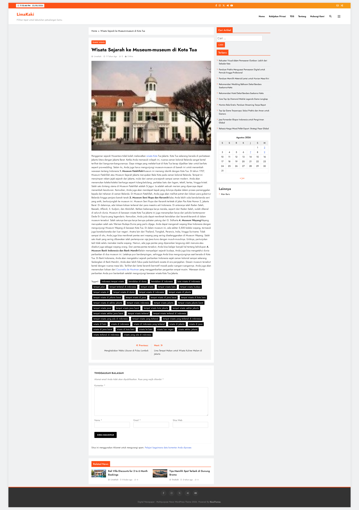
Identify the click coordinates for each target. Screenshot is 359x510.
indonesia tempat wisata (113, 281)
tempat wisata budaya (190, 286)
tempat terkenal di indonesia (123, 286)
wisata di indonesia (120, 324)
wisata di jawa (195, 324)
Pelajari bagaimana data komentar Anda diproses (168, 447)
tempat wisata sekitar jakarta (186, 308)
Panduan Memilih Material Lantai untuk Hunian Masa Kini (244, 78)
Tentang (302, 16)
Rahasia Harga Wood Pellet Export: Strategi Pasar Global (244, 128)
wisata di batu (99, 324)
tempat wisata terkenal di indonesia (169, 313)
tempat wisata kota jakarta (156, 308)
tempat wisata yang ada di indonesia (110, 318)
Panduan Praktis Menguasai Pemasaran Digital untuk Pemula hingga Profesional (242, 71)
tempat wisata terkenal (138, 313)
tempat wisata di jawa (136, 297)
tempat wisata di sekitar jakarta (107, 302)
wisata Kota (151, 156)
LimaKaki (25, 14)
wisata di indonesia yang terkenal (149, 324)
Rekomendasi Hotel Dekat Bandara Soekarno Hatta (241, 93)
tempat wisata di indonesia (151, 292)
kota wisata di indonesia (189, 281)
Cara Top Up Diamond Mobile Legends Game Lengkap (243, 99)
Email (137, 420)
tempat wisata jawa (102, 308)
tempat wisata (147, 286)
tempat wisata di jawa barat (163, 297)
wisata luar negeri (165, 329)
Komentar (99, 385)
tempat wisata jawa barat (127, 308)
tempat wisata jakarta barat (190, 302)
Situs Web (177, 420)
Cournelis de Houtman (127, 269)
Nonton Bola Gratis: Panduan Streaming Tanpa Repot (242, 104)
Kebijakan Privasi (277, 16)
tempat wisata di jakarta (180, 292)
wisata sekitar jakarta (187, 329)
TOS (292, 16)
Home (262, 16)
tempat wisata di (101, 292)
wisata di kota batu (125, 329)
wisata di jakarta (177, 324)
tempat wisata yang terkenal (145, 318)
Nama (98, 420)
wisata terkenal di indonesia (106, 334)
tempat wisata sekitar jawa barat (108, 313)
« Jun (242, 178)
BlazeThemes (215, 501)
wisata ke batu (145, 329)
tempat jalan (99, 286)
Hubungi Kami (317, 16)
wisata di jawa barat (102, 329)
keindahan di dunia (138, 281)
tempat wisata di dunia (123, 292)
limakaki (175, 479)
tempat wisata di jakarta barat (107, 297)
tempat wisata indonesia (138, 302)
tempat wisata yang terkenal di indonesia (182, 318)
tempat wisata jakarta (163, 302)
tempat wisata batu (167, 286)
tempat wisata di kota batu (193, 297)
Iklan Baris (225, 194)
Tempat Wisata (98, 42)
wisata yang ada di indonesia (137, 334)
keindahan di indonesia (162, 281)
